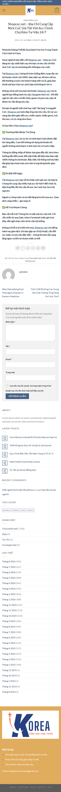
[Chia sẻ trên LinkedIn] (43, 248)
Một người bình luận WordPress (18, 489)
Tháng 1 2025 (8, 664)
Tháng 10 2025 (9, 615)
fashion (15, 510)
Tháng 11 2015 (9, 670)
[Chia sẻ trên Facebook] (22, 248)
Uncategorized (9, 545)
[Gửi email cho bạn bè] (33, 248)
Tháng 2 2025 (8, 659)
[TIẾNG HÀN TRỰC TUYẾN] (30, 10)
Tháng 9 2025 (8, 621)
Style (4, 534)
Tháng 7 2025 (8, 632)
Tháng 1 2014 (8, 681)
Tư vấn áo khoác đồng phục (23, 469)
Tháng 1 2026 (8, 599)
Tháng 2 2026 (8, 594)
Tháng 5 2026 (8, 577)
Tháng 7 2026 (8, 567)
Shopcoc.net (34, 59)
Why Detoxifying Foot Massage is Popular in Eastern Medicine (13, 293)
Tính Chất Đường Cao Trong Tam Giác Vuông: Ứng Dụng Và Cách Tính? (45, 293)
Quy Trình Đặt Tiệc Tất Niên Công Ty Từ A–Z (31, 453)
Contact (41, 787)
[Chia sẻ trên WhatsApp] (17, 248)
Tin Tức (6, 539)
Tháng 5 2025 (8, 643)
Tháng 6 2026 (8, 572)
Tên (8, 346)
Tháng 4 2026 (8, 583)
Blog (33, 787)
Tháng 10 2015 (9, 675)
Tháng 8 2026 (8, 561)
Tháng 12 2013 (9, 686)
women (30, 510)
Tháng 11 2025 (9, 610)
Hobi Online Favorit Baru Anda (25, 461)
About (13, 787)
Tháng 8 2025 (8, 626)
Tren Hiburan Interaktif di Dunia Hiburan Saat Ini (33, 437)
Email (9, 359)
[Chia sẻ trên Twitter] (28, 248)
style (23, 510)
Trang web (10, 372)
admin (43, 40)
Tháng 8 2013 (8, 691)
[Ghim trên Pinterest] (38, 248)
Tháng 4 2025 (8, 648)
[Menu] (4, 10)
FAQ (49, 787)
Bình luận (10, 322)
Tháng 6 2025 (8, 637)
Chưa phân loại (30, 20)
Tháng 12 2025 (9, 605)
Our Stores (23, 787)
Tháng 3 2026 (8, 588)
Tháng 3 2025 (8, 653)
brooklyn (6, 510)
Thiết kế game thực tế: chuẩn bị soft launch (30, 445)
